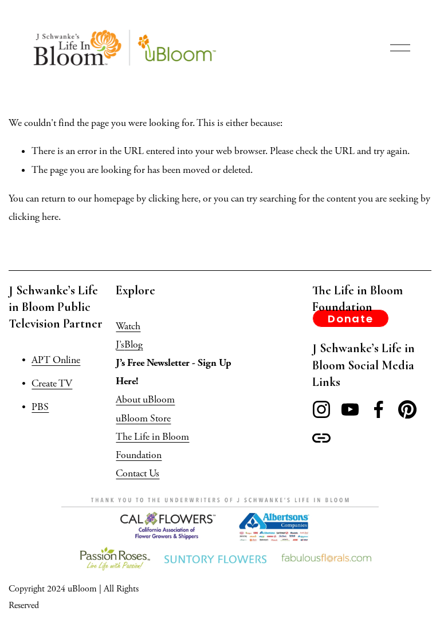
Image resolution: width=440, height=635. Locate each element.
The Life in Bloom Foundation (152, 446)
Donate (351, 318)
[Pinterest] (407, 409)
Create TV (52, 383)
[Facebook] (379, 409)
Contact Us (137, 473)
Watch (128, 326)
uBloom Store (143, 418)
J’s (120, 344)
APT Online (56, 360)
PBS (40, 407)
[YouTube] (350, 409)
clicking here (173, 198)
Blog (133, 344)
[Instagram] (321, 409)
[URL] (321, 438)
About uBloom (145, 399)
